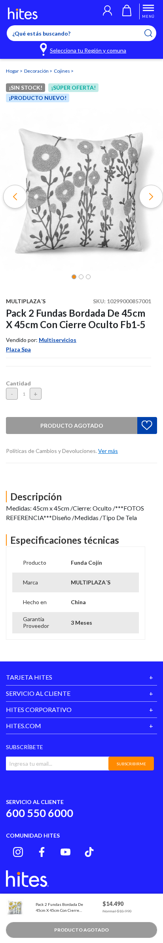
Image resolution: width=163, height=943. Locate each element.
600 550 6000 (39, 812)
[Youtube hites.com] (65, 852)
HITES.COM (23, 725)
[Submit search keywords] (153, 33)
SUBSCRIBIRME (131, 763)
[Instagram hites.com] (18, 852)
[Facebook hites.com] (42, 852)
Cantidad (18, 383)
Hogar (13, 71)
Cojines (62, 71)
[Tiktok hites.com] (89, 852)
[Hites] (23, 13)
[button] (107, 11)
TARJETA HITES (29, 677)
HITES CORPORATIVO (39, 709)
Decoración (36, 71)
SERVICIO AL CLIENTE (38, 693)
